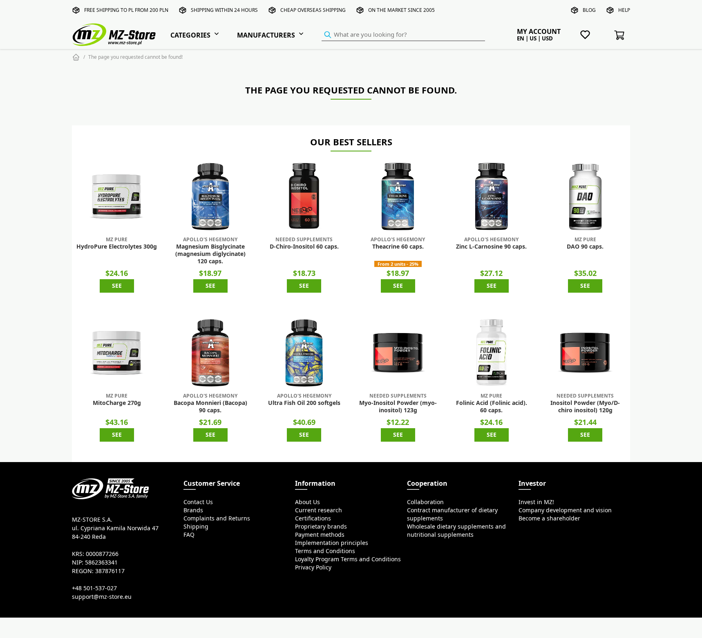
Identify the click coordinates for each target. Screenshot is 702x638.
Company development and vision (565, 510)
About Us (307, 502)
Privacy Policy (313, 567)
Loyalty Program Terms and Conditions (348, 559)
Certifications (313, 518)
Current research (318, 510)
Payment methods (319, 535)
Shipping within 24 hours (224, 10)
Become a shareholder (549, 518)
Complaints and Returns (216, 518)
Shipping (195, 526)
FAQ (189, 535)
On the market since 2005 (401, 10)
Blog (589, 10)
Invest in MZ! (536, 502)
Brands (193, 510)
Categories (190, 35)
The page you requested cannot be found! (135, 57)
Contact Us (198, 502)
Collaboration (425, 502)
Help (624, 10)
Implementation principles (331, 543)
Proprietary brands (321, 526)
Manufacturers (266, 35)
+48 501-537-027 (94, 588)
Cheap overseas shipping (313, 10)
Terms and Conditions (325, 551)
